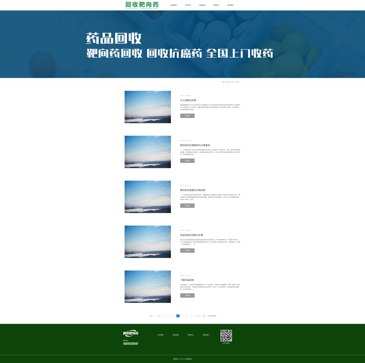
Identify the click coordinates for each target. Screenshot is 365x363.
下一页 (197, 316)
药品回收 (202, 5)
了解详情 (187, 115)
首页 (232, 82)
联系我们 (231, 5)
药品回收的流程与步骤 (191, 235)
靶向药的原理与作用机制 (192, 190)
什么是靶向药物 (188, 100)
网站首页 (174, 5)
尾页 (204, 316)
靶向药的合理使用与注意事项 (195, 145)
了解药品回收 (187, 280)
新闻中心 (216, 5)
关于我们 (188, 5)
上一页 (158, 316)
